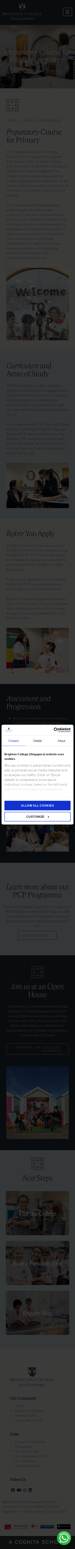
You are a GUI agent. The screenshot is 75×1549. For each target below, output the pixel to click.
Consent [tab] (13, 741)
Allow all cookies (37, 805)
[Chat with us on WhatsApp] (64, 1538)
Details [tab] (37, 741)
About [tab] (61, 741)
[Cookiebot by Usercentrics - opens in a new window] (54, 729)
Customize (35, 816)
